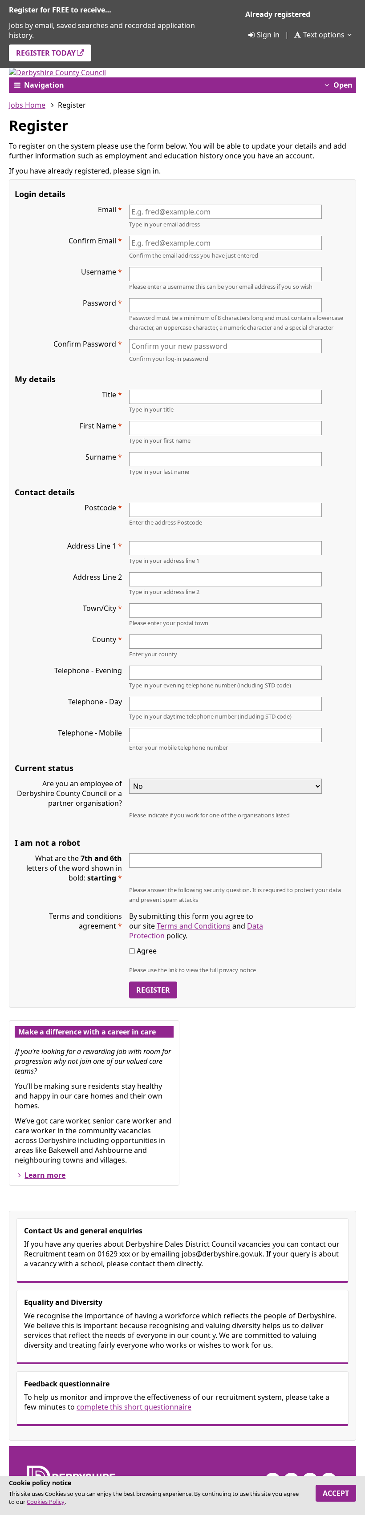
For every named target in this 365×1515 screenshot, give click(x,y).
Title (109, 395)
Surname (100, 457)
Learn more (44, 1175)
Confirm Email (92, 241)
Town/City (99, 608)
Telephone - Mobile (90, 733)
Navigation (44, 85)
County (104, 639)
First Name (98, 426)
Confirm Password (84, 344)
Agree (147, 951)
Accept (336, 1493)
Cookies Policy (46, 1502)
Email (107, 209)
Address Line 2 (97, 577)
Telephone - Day (95, 702)
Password (99, 303)
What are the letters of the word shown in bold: (74, 868)
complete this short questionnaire (134, 1407)
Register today (46, 53)
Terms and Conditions (194, 926)
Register (153, 990)
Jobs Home (27, 105)
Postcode (100, 508)
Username (98, 272)
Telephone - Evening (88, 670)
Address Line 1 (91, 546)
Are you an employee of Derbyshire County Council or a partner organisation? (69, 793)
